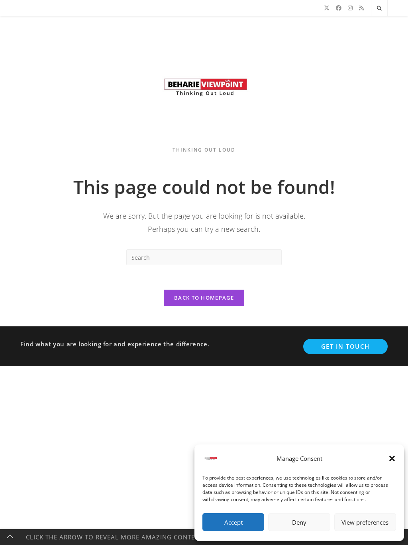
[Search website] (379, 8)
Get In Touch (345, 346)
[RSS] (361, 8)
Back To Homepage (204, 297)
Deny (299, 522)
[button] (392, 458)
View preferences (364, 522)
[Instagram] (350, 8)
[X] (327, 8)
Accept (233, 522)
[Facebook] (339, 8)
